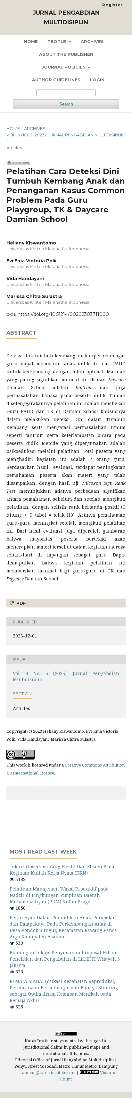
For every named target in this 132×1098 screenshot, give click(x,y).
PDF (20, 603)
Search (66, 104)
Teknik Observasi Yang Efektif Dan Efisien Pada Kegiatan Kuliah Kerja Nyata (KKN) (62, 869)
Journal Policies (64, 66)
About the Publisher (66, 54)
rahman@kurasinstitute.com (48, 1072)
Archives (92, 41)
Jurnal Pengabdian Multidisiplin (66, 17)
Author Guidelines (56, 79)
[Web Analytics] (89, 1072)
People (57, 41)
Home (31, 41)
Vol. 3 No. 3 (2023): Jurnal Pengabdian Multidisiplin (65, 134)
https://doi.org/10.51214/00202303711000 (63, 314)
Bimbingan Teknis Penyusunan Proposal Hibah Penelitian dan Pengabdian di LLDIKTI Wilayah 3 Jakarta (65, 958)
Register (112, 4)
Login (97, 79)
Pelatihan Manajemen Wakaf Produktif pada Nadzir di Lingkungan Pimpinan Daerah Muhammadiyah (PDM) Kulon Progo (59, 895)
